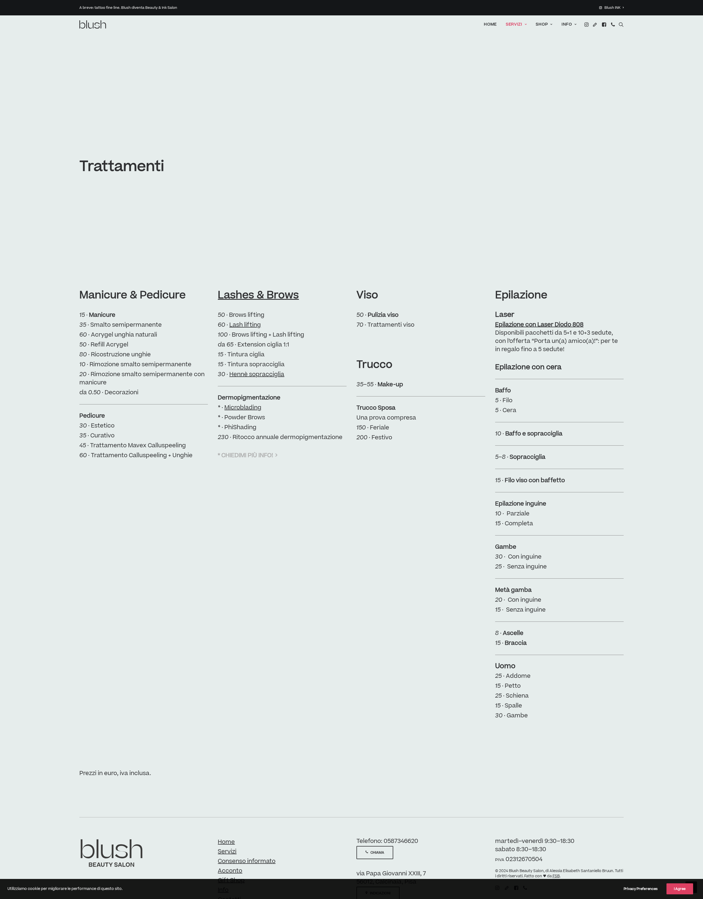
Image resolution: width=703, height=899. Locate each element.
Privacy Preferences (641, 888)
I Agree (680, 888)
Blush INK (612, 7)
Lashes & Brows (258, 295)
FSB (556, 876)
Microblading (242, 408)
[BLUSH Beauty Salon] (92, 24)
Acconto (230, 871)
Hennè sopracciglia (256, 374)
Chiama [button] (377, 852)
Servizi (514, 24)
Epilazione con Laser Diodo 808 (539, 325)
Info (567, 24)
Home (490, 24)
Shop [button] (542, 24)
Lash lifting (245, 325)
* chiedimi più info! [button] (245, 455)
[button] (587, 24)
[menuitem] (611, 8)
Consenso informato (246, 861)
